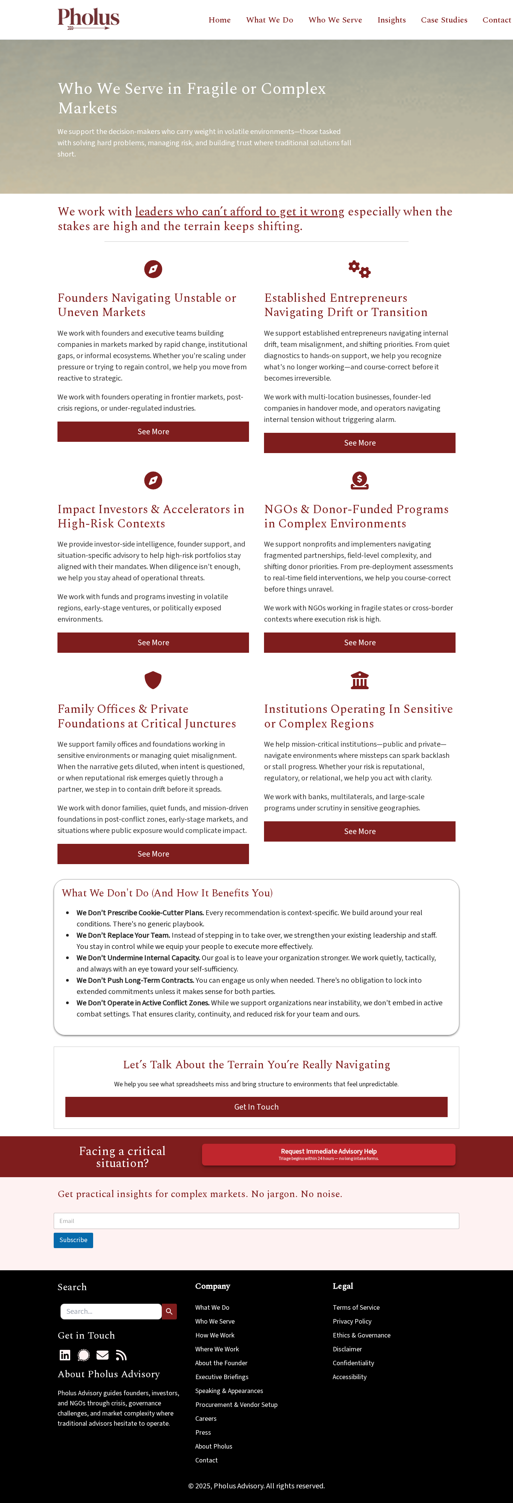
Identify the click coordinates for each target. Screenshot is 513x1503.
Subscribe (73, 1240)
